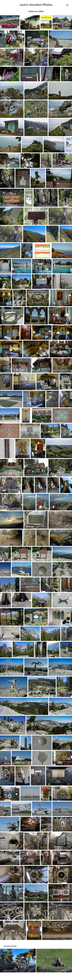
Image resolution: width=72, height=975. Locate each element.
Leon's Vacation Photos (36, 5)
